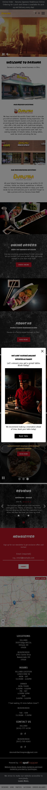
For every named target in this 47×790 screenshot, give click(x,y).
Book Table (23, 436)
